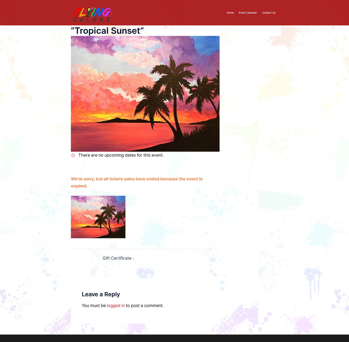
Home (230, 12)
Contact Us (269, 12)
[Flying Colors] (93, 12)
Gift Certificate (117, 258)
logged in (116, 305)
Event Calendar (248, 12)
